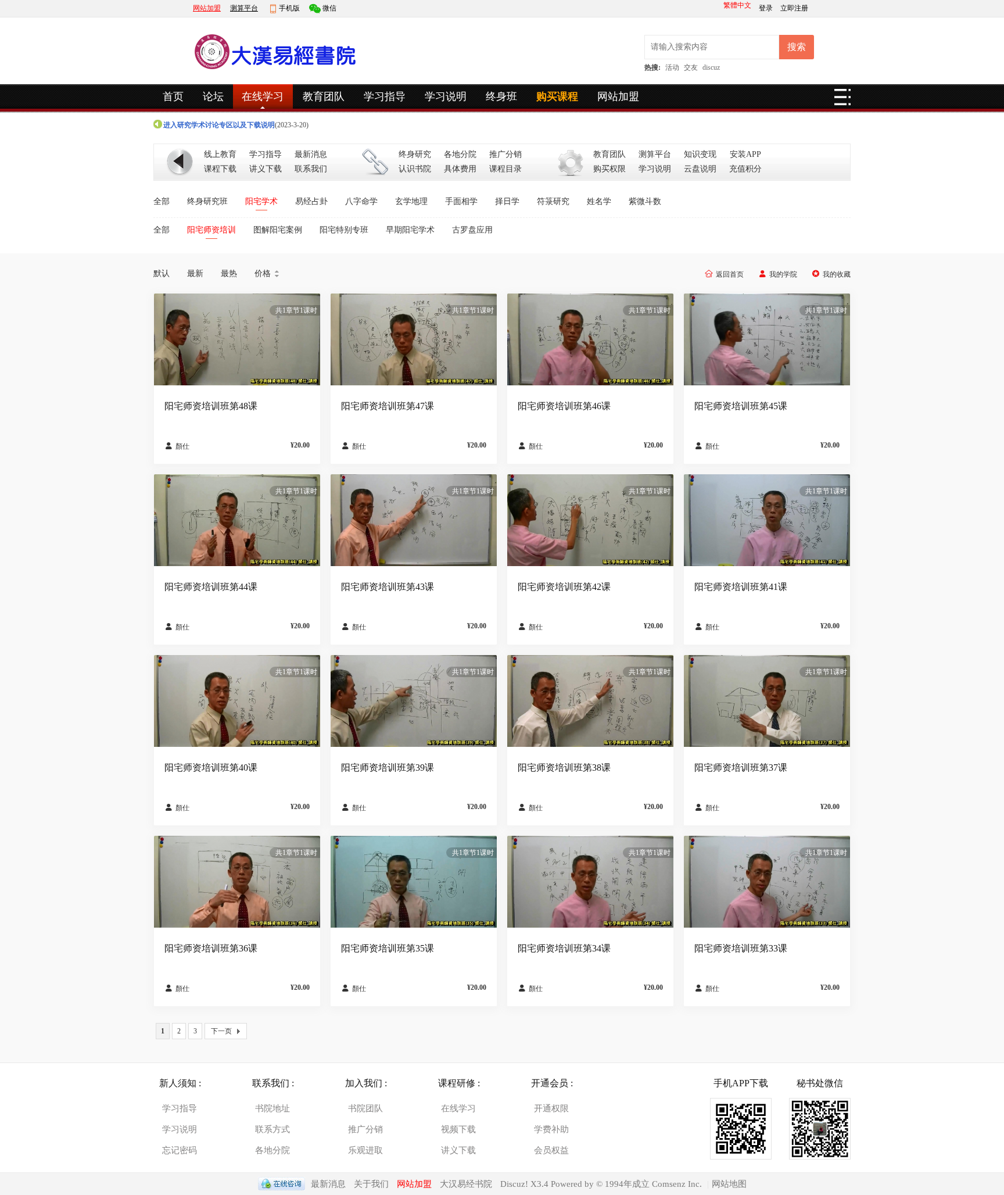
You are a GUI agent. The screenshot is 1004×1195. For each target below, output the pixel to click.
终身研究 (415, 154)
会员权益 (551, 1150)
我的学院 (783, 274)
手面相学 (461, 201)
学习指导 (385, 96)
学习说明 (446, 96)
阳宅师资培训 (211, 230)
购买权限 (609, 168)
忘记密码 (179, 1150)
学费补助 (551, 1129)
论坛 (213, 96)
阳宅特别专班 (344, 230)
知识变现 (700, 154)
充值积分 (745, 168)
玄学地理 (411, 201)
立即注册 (794, 8)
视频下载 (458, 1129)
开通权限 (551, 1108)
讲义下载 (265, 168)
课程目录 (505, 168)
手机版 (289, 8)
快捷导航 (842, 100)
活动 (672, 67)
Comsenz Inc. (677, 1184)
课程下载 (220, 168)
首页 (173, 96)
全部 (161, 201)
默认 (161, 273)
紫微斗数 (645, 201)
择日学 (507, 201)
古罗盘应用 (472, 230)
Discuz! (515, 1184)
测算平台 (244, 8)
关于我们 (371, 1184)
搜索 (796, 47)
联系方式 (272, 1129)
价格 (267, 273)
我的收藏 (837, 274)
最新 (195, 273)
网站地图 (729, 1184)
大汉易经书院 (466, 1184)
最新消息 (311, 154)
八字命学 (361, 201)
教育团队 (324, 96)
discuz (711, 67)
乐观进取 (365, 1150)
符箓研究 (553, 201)
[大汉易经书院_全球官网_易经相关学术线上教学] (272, 72)
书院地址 (272, 1108)
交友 (691, 67)
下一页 (221, 1031)
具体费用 (460, 168)
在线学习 (263, 96)
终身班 (501, 96)
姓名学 (599, 201)
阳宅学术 (261, 201)
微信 (329, 8)
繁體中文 (737, 5)
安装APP (745, 154)
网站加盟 (207, 8)
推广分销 (505, 154)
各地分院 (460, 154)
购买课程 (557, 96)
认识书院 (415, 168)
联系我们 (311, 168)
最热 (229, 273)
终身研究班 (207, 201)
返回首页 (730, 274)
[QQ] (281, 1184)
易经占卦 (311, 201)
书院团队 (365, 1108)
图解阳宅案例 (277, 230)
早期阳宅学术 (410, 230)
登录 (766, 8)
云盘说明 (700, 168)
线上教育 (220, 154)
